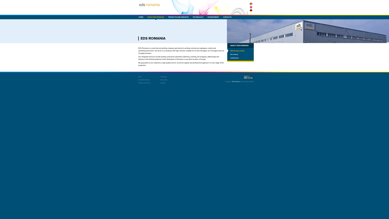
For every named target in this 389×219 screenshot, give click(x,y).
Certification (234, 58)
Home (141, 17)
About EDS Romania (155, 17)
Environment (213, 17)
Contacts (227, 17)
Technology (198, 17)
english (251, 7)
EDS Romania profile (237, 51)
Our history (234, 54)
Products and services (178, 17)
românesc (251, 4)
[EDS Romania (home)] (149, 4)
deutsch (251, 10)
